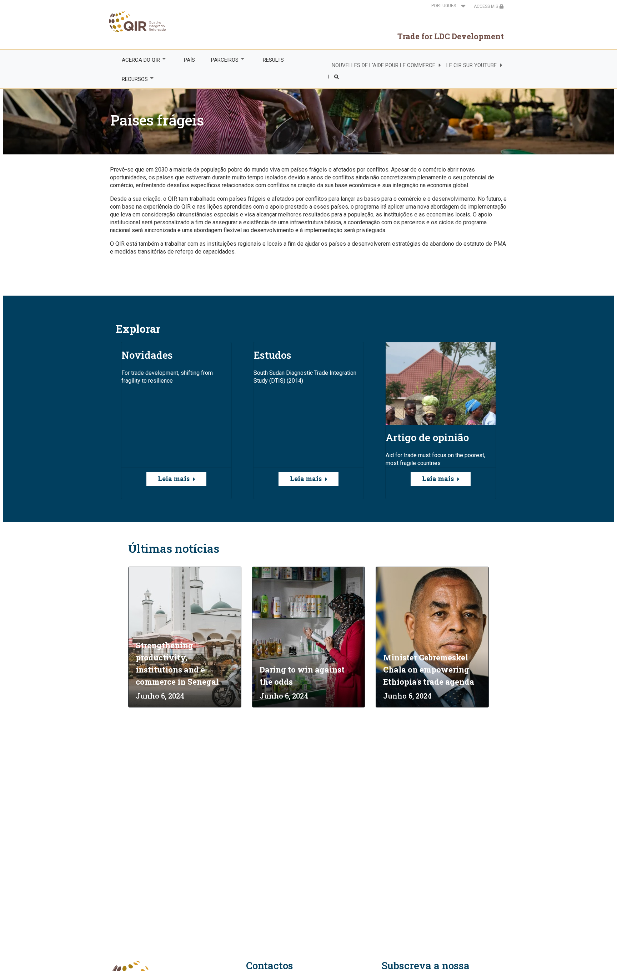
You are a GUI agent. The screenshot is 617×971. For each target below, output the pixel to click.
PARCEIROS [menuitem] (221, 60)
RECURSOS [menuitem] (131, 79)
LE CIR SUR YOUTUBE (471, 65)
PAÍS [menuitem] (189, 60)
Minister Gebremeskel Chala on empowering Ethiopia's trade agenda (428, 669)
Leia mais (174, 478)
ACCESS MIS (486, 6)
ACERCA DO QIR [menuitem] (137, 60)
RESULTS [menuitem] (273, 60)
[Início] (138, 21)
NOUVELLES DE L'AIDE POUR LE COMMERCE (383, 65)
